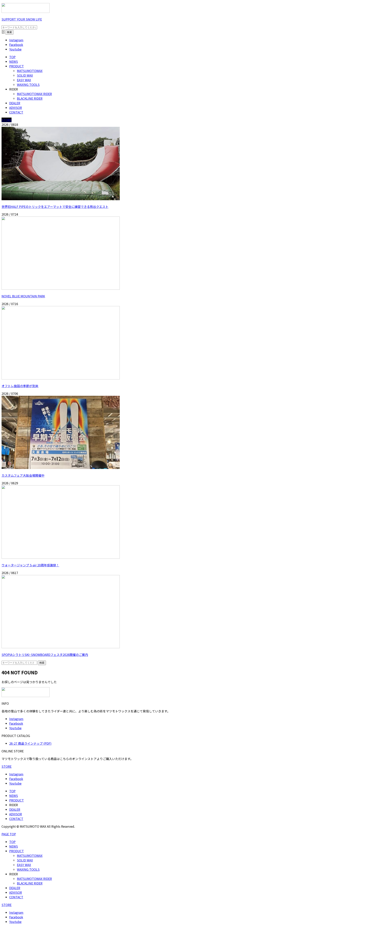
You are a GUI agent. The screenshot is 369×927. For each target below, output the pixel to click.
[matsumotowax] (26, 11)
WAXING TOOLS (28, 84)
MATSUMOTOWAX (29, 70)
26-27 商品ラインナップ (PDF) (30, 743)
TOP (12, 57)
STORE (7, 120)
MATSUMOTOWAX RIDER (34, 93)
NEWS (13, 61)
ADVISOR (15, 107)
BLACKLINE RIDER (29, 98)
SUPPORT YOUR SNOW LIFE (22, 19)
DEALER (14, 103)
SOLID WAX (25, 75)
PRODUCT (16, 66)
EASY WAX (24, 80)
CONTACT (16, 112)
